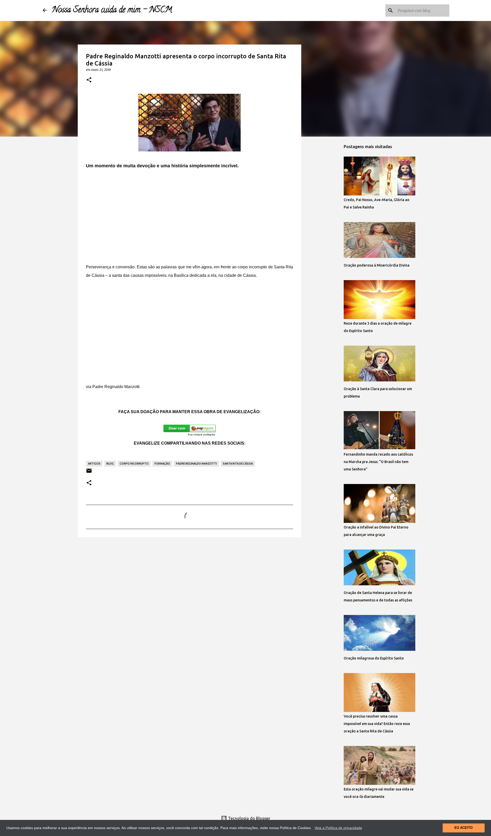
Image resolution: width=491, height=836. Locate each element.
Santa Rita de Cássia (238, 463)
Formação (162, 463)
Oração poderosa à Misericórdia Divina (376, 265)
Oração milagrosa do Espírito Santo (374, 658)
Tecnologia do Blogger (248, 818)
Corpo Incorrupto (134, 463)
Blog (110, 463)
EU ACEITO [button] (463, 828)
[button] (89, 80)
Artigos (94, 463)
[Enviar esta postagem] (89, 472)
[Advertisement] (189, 219)
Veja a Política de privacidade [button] (338, 828)
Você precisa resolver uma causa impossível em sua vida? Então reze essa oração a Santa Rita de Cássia (377, 723)
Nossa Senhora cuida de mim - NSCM (112, 10)
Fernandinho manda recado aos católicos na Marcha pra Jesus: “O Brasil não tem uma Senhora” (378, 461)
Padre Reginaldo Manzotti (196, 463)
